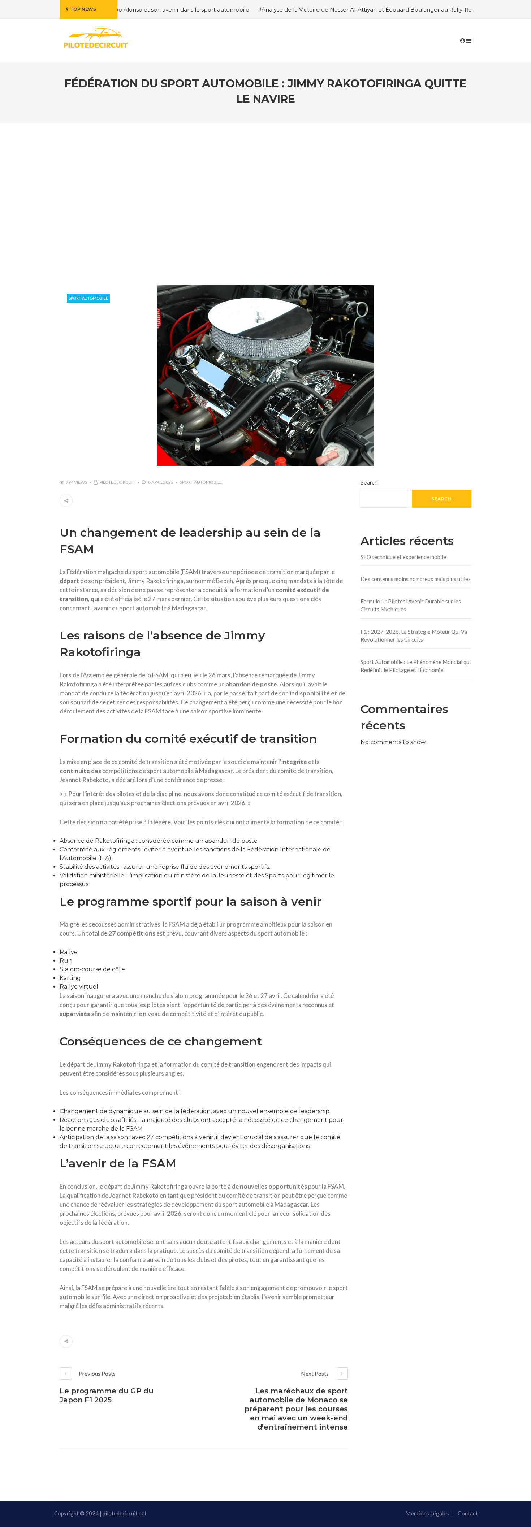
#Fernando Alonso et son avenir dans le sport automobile (132, 9)
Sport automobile (88, 298)
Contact (468, 1513)
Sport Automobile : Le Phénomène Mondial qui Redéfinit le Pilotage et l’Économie (416, 666)
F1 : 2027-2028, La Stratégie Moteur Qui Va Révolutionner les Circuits (414, 635)
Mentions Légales (427, 1513)
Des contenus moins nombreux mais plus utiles (416, 579)
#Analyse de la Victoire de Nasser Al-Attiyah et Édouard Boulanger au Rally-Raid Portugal (342, 9)
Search (369, 483)
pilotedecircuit (117, 482)
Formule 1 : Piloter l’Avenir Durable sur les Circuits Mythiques (411, 605)
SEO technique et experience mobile (403, 557)
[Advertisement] (265, 195)
